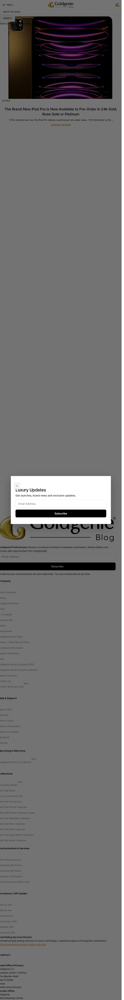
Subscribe (61, 513)
